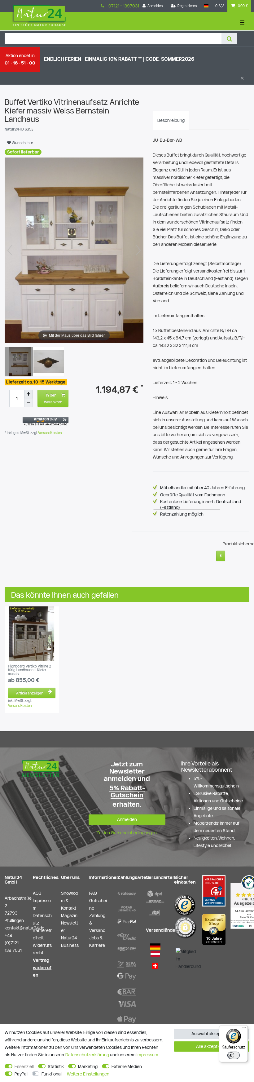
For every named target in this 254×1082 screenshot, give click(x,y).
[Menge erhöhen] (28, 394)
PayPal (21, 1073)
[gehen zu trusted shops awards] (214, 929)
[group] (32, 633)
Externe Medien (127, 1066)
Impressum (147, 1054)
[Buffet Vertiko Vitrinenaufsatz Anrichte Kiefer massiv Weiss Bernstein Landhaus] (20, 362)
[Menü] (244, 1029)
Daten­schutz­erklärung (87, 1054)
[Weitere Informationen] (220, 556)
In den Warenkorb (53, 398)
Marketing (88, 1066)
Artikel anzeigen (29, 693)
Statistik (56, 1066)
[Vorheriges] (10, 250)
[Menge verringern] (28, 402)
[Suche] (229, 38)
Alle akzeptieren (211, 1046)
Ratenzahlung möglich (182, 514)
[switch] (233, 1055)
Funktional (52, 1073)
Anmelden (127, 819)
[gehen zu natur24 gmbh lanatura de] (214, 890)
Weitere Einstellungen (88, 1073)
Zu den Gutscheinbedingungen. (127, 832)
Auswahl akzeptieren (211, 1033)
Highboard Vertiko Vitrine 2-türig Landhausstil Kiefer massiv (30, 670)
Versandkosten (49, 433)
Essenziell (24, 1066)
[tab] (171, 120)
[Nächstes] (138, 250)
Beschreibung (171, 120)
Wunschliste (22, 142)
